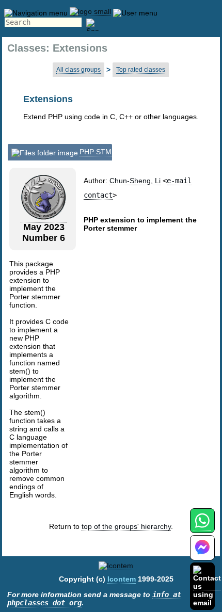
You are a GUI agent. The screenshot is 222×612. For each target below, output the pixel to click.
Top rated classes (140, 69)
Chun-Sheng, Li (135, 180)
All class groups (78, 69)
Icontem (121, 579)
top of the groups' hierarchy (126, 526)
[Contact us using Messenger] (202, 554)
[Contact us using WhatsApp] (202, 526)
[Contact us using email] (207, 586)
